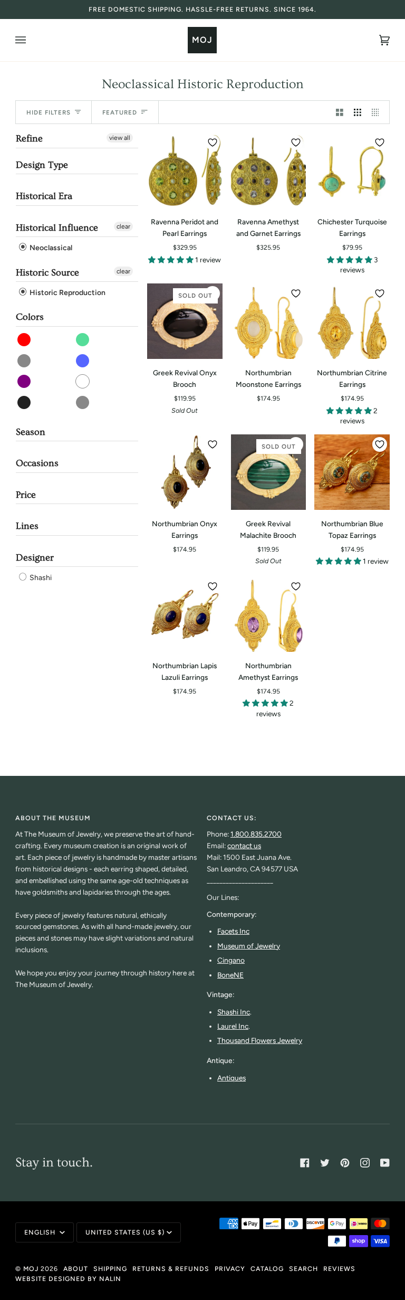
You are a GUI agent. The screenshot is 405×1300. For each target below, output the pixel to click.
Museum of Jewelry (248, 946)
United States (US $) (125, 1232)
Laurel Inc (232, 1026)
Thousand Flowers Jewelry (259, 1040)
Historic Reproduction (66, 292)
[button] (171, 259)
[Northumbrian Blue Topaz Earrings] (352, 472)
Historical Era (44, 196)
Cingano (231, 960)
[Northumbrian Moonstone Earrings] (268, 321)
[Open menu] (31, 40)
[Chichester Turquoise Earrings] (352, 170)
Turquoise (24, 361)
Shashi (40, 577)
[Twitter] (325, 1163)
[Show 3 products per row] (358, 112)
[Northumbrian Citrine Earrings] (352, 321)
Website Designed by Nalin (68, 1279)
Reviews (339, 1269)
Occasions (37, 463)
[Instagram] (365, 1163)
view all (119, 137)
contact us (244, 845)
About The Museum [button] (53, 818)
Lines (27, 526)
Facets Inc (233, 931)
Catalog (267, 1269)
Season (30, 432)
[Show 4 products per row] (378, 112)
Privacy (230, 1269)
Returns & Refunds (170, 1269)
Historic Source (47, 272)
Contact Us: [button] (231, 818)
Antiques (231, 1078)
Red (24, 340)
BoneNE (230, 975)
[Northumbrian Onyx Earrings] (185, 472)
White (83, 381)
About (75, 1269)
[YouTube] (385, 1163)
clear (123, 226)
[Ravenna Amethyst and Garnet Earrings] (268, 170)
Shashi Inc (233, 1012)
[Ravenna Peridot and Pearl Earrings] (185, 170)
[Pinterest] (345, 1163)
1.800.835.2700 (256, 834)
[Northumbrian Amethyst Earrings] (268, 614)
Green (83, 340)
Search (303, 1269)
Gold (83, 402)
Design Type (42, 164)
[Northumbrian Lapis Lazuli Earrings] (185, 614)
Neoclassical (50, 248)
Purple (24, 381)
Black (24, 402)
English (40, 1232)
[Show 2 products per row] (340, 112)
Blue (83, 361)
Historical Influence (57, 227)
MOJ (30, 1269)
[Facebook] (305, 1163)
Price (26, 494)
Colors (30, 316)
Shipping (110, 1269)
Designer (35, 557)
